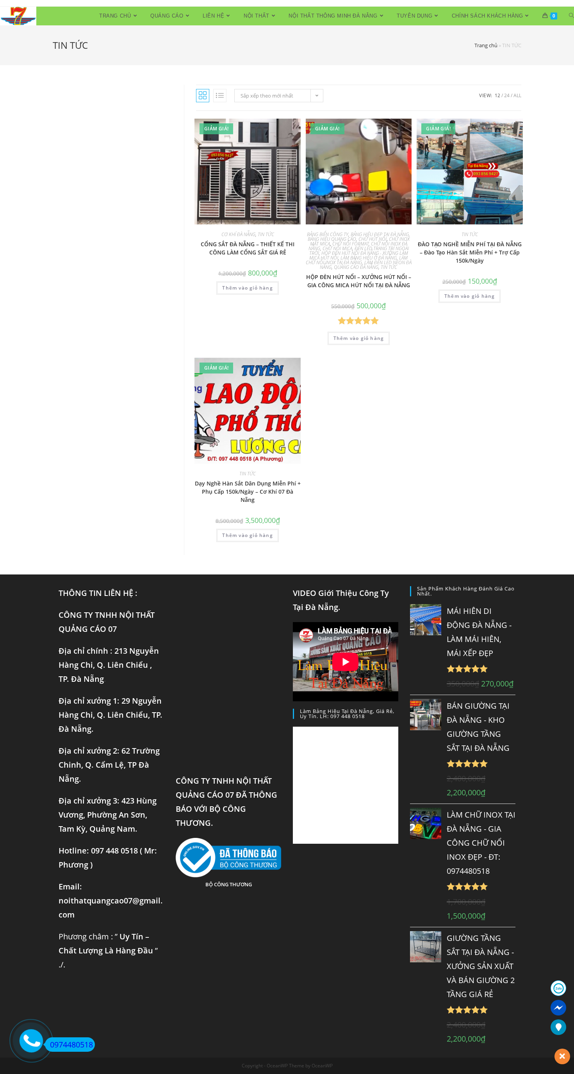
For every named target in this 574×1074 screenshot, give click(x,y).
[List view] (219, 95)
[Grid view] (202, 95)
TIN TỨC (266, 234)
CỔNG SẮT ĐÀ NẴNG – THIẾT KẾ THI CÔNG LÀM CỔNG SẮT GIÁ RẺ (247, 248)
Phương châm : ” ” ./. (108, 950)
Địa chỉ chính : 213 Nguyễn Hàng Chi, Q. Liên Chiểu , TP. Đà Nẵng (109, 664)
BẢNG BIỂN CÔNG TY (327, 234)
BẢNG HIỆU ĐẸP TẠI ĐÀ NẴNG (380, 234)
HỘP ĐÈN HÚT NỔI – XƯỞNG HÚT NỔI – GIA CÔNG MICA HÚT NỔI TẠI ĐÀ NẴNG (358, 281)
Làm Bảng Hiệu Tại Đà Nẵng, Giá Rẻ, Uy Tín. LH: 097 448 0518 (347, 714)
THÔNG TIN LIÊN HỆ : (98, 593)
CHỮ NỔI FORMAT (350, 243)
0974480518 (71, 1044)
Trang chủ (485, 45)
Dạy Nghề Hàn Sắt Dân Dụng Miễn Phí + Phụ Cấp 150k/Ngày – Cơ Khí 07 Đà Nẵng (248, 491)
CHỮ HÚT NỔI (372, 239)
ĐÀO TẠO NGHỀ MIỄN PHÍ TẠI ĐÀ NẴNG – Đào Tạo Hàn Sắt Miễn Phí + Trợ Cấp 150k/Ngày (470, 252)
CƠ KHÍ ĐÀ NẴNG (238, 234)
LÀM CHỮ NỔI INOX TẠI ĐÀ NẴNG (357, 260)
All (517, 95)
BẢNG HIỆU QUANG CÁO (332, 239)
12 (497, 95)
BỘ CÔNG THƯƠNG (228, 884)
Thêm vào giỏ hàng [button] (247, 288)
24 (507, 95)
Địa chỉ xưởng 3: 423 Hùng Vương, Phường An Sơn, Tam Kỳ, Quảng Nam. (108, 814)
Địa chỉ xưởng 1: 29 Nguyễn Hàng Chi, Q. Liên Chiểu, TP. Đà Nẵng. (110, 714)
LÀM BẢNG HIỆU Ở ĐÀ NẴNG (368, 257)
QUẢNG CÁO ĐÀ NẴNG (356, 267)
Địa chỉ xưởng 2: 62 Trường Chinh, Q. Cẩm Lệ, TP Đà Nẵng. (109, 764)
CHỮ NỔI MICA (337, 248)
